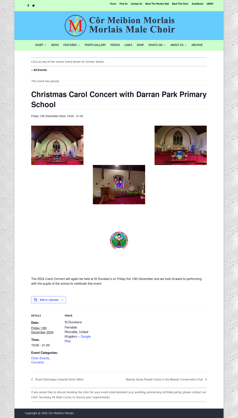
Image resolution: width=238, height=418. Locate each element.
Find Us (124, 3)
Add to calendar (49, 299)
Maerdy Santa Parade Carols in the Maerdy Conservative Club (165, 379)
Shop (140, 45)
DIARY (39, 45)
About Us (176, 45)
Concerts (37, 362)
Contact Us (136, 3)
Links (128, 45)
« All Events (39, 70)
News (55, 45)
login (210, 3)
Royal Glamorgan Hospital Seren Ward (58, 379)
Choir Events (40, 358)
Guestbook (197, 3)
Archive (197, 45)
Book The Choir (180, 3)
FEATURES (70, 45)
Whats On (155, 45)
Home (113, 3)
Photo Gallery (95, 45)
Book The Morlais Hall (157, 3)
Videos (115, 45)
